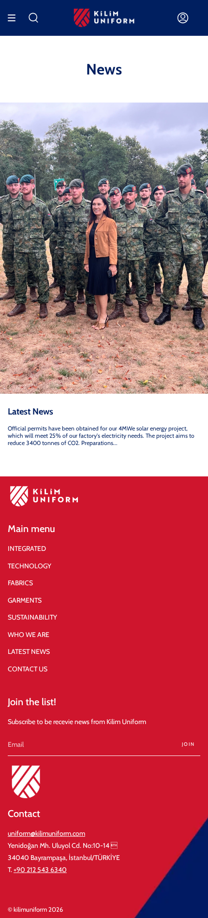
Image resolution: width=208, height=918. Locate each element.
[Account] (183, 18)
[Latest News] (104, 248)
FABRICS (20, 582)
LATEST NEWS (29, 651)
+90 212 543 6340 (40, 869)
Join (188, 744)
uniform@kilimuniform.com (46, 833)
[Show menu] (15, 18)
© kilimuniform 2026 (35, 909)
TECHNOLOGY (29, 566)
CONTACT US (27, 669)
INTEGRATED (27, 548)
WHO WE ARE (28, 634)
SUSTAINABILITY (32, 617)
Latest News (30, 411)
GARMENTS (25, 600)
